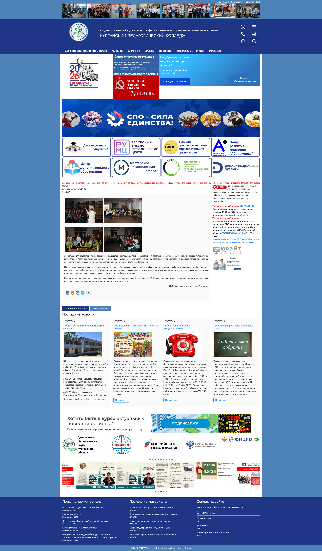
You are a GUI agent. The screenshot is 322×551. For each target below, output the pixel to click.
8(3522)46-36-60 (246, 206)
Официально (215, 50)
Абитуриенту (134, 50)
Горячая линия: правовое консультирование (176, 327)
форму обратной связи (236, 215)
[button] (150, 459)
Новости (200, 50)
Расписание (117, 50)
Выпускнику (165, 50)
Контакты (249, 2)
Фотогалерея (100, 308)
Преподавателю (183, 50)
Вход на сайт (223, 2)
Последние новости (75, 308)
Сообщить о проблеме (175, 81)
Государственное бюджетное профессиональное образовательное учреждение (158, 30)
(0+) (258, 2)
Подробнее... (100, 399)
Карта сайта (237, 2)
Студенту (149, 50)
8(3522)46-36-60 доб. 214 (234, 233)
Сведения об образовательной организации (86, 50)
